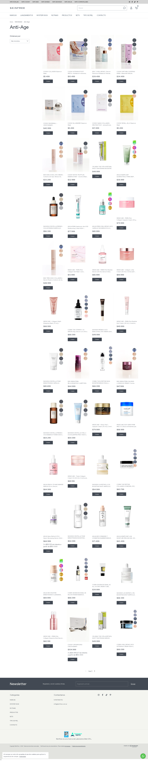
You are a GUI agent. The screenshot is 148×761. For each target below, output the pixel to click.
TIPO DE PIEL (88, 15)
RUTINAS (54, 15)
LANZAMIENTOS (26, 15)
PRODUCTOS (67, 15)
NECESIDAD (18, 22)
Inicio (11, 22)
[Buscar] (124, 8)
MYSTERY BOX (42, 15)
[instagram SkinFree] (130, 2)
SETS (78, 15)
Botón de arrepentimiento (78, 746)
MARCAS (13, 15)
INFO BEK (35, 2)
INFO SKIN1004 (57, 2)
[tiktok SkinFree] (135, 2)
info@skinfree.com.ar (60, 704)
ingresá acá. (67, 746)
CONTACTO (101, 15)
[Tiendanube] (131, 747)
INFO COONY (26, 2)
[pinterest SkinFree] (137, 2)
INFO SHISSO (45, 2)
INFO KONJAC (14, 2)
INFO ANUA (68, 2)
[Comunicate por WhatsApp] (143, 756)
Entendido (22, 756)
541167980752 (58, 700)
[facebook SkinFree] (132, 2)
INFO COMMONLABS (81, 2)
